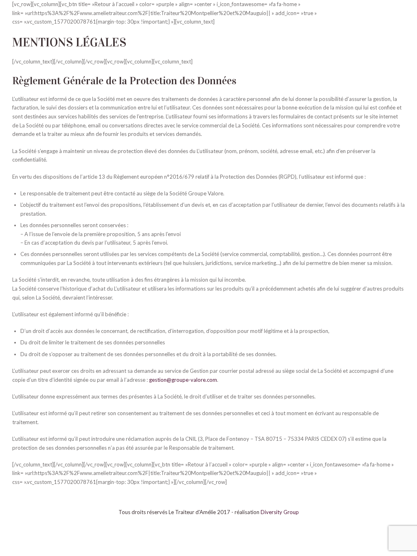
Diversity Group (280, 512)
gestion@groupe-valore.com (183, 380)
